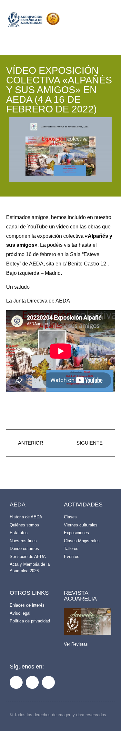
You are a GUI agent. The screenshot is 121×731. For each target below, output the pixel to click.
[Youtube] (48, 682)
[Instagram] (32, 682)
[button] (91, 21)
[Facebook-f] (16, 682)
